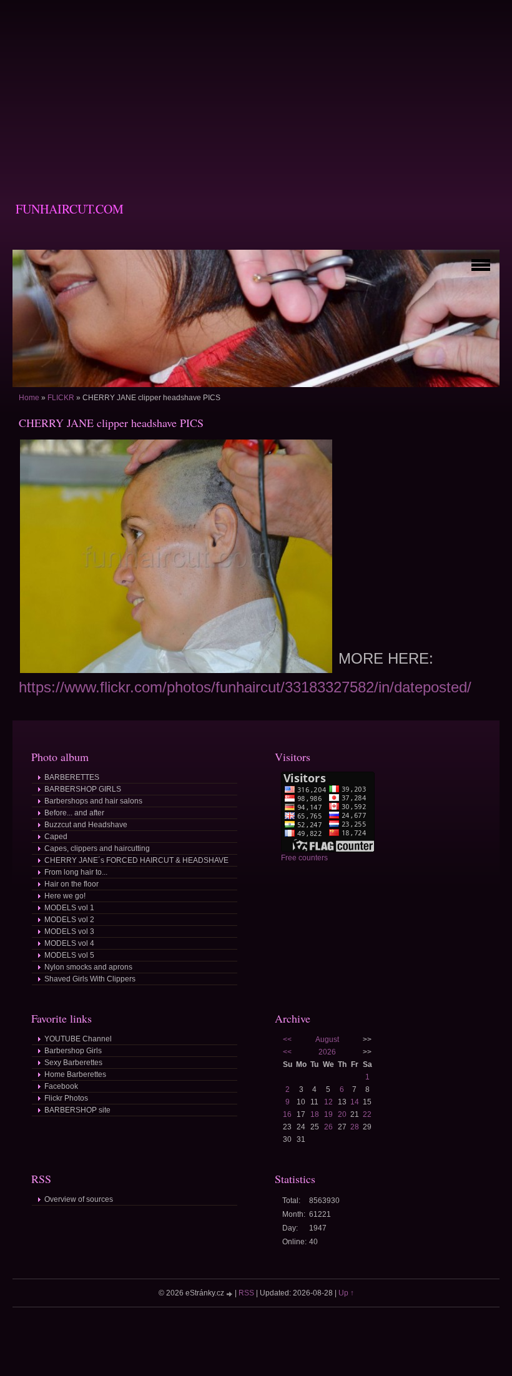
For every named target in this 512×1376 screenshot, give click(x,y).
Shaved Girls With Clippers (89, 979)
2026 (327, 1052)
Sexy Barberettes (73, 1062)
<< (287, 1039)
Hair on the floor (71, 884)
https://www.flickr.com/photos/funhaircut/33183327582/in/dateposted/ (245, 687)
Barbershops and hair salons (93, 801)
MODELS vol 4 (69, 943)
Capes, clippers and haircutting (97, 848)
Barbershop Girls (73, 1050)
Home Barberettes (75, 1074)
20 (342, 1114)
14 (354, 1102)
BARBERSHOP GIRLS (82, 789)
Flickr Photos (66, 1098)
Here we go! (65, 896)
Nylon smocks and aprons (88, 967)
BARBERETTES (71, 777)
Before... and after (74, 812)
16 (287, 1114)
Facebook (61, 1086)
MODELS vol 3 (69, 931)
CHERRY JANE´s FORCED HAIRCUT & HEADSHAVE (136, 860)
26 (328, 1127)
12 (328, 1102)
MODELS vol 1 (69, 907)
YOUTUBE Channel (78, 1038)
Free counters (304, 857)
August (327, 1039)
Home (29, 397)
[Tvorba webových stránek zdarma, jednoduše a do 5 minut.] (230, 1294)
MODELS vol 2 (69, 919)
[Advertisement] (256, 87)
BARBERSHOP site (77, 1110)
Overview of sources (78, 1199)
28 (354, 1127)
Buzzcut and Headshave (85, 824)
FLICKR (60, 397)
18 (314, 1114)
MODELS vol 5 (69, 955)
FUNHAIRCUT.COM (70, 208)
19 (328, 1114)
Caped (55, 836)
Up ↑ (346, 1293)
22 (367, 1114)
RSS (246, 1293)
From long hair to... (75, 872)
